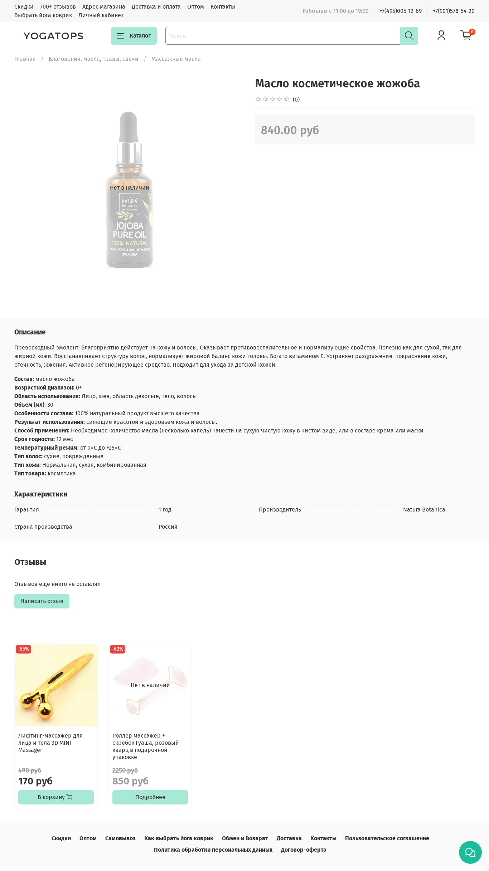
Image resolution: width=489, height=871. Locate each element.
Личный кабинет (101, 15)
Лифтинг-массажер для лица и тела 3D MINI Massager (50, 742)
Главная (25, 58)
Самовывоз (120, 838)
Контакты (222, 6)
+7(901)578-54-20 (454, 11)
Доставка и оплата (156, 6)
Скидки (24, 6)
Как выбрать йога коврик (178, 838)
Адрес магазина (103, 6)
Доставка (289, 838)
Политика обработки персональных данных (213, 849)
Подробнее (150, 797)
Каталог (140, 35)
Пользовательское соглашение (387, 838)
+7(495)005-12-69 (400, 11)
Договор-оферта (303, 849)
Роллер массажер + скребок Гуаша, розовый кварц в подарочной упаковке (145, 746)
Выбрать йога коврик (43, 15)
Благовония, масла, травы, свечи (94, 58)
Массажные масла (176, 58)
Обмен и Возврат (245, 838)
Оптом (195, 6)
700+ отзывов (58, 6)
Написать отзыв (41, 601)
